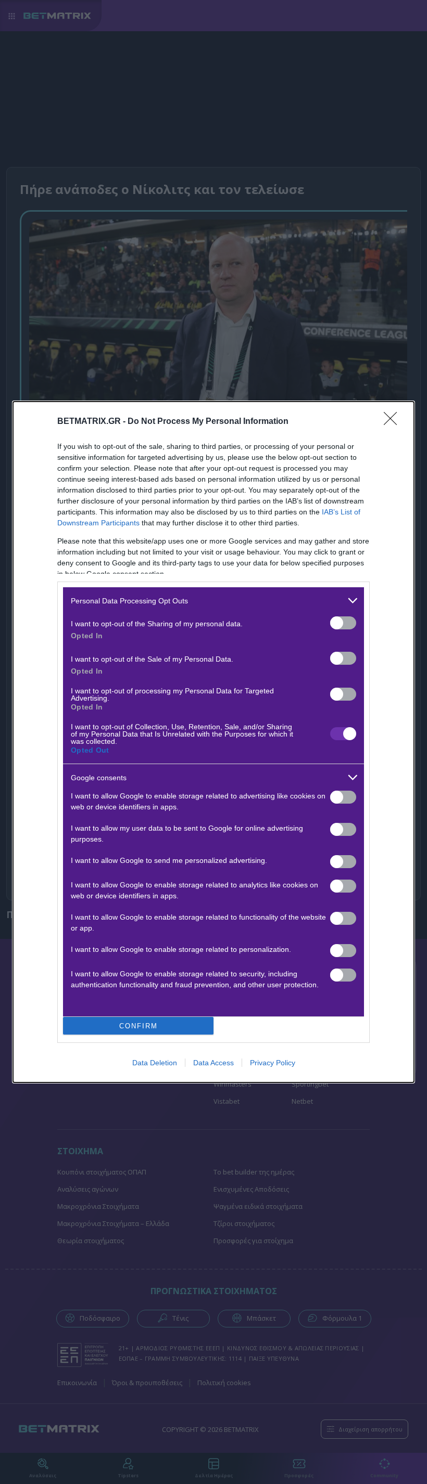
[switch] (343, 622)
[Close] (394, 422)
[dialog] (213, 742)
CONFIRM (138, 1026)
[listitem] (213, 600)
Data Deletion (154, 1063)
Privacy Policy (272, 1063)
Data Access (213, 1063)
